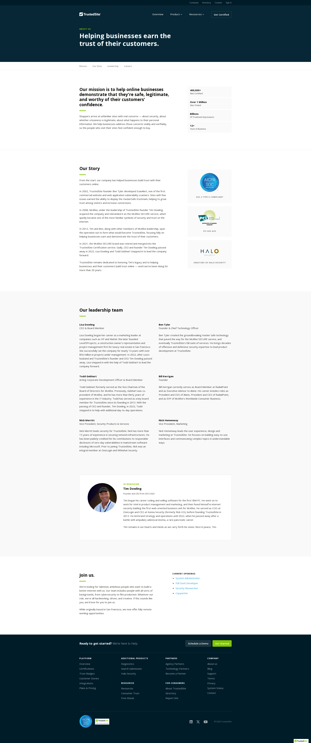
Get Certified (221, 14)
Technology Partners (177, 668)
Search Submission (131, 668)
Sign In (229, 2)
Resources (127, 688)
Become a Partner (176, 673)
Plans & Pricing (87, 688)
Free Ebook (127, 698)
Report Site (172, 698)
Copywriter (182, 593)
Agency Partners (175, 663)
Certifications (86, 668)
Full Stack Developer (187, 583)
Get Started (222, 643)
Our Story (97, 66)
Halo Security (128, 673)
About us (212, 663)
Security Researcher (187, 588)
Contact (218, 2)
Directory (206, 2)
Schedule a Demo (198, 643)
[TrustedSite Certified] (102, 722)
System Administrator (188, 578)
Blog (209, 668)
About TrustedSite (176, 688)
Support (211, 673)
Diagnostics (127, 663)
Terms (211, 678)
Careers (128, 66)
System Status (215, 688)
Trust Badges (87, 673)
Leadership (113, 66)
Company (194, 2)
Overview (157, 14)
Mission (83, 66)
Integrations (86, 683)
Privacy (211, 683)
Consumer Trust (130, 693)
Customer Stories (89, 678)
